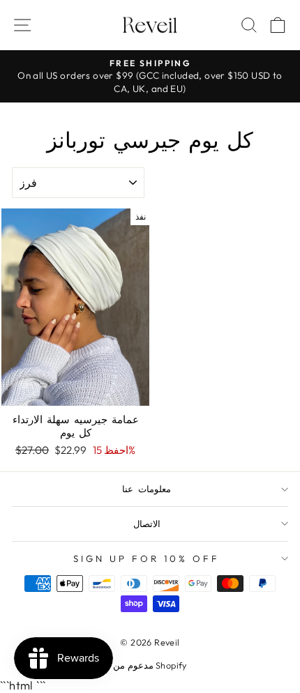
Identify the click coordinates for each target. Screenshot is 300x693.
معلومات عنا (146, 488)
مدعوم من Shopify (150, 665)
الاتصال (146, 523)
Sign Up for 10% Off (146, 558)
